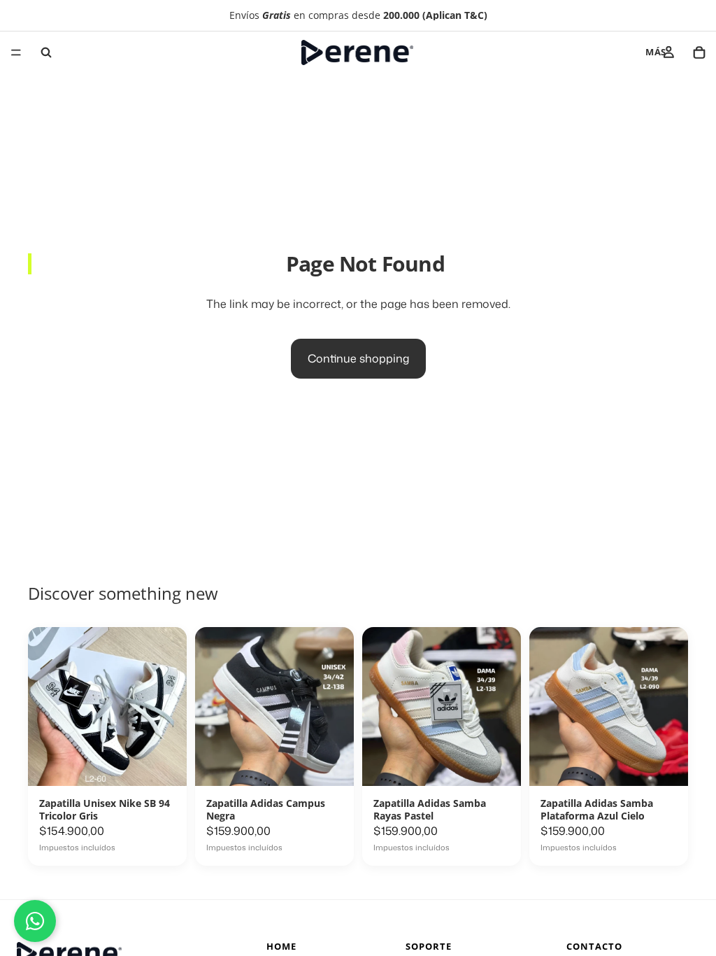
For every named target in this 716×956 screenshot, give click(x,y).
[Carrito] (699, 52)
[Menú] (16, 52)
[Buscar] (46, 52)
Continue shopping (358, 358)
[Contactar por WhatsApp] (35, 921)
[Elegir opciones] (161, 847)
